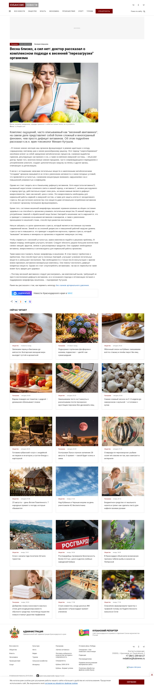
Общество (32, 11)
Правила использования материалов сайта (88, 663)
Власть (43, 11)
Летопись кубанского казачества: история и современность (64, 655)
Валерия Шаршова (41, 44)
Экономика (54, 11)
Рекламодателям (85, 659)
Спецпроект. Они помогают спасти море (87, 650)
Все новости (19, 11)
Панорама (14, 44)
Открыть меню (10, 11)
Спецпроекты (104, 11)
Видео (34, 653)
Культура (35, 646)
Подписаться (24, 293)
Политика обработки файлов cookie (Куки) (86, 669)
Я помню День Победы (87, 646)
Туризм (90, 11)
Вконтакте (133, 5)
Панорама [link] (61, 346)
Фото (34, 650)
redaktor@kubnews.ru (134, 658)
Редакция (82, 655)
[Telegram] (25, 301)
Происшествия (68, 11)
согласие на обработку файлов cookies (61, 683)
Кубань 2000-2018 (62, 664)
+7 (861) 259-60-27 (135, 655)
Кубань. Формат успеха (64, 668)
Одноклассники (138, 5)
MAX (70, 293)
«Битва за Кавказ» (63, 650)
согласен (131, 682)
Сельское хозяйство (39, 661)
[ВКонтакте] (16, 301)
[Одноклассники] (21, 301)
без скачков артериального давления (72, 285)
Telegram (143, 5)
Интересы (36, 664)
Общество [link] (15, 346)
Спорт (80, 11)
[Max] (30, 301)
